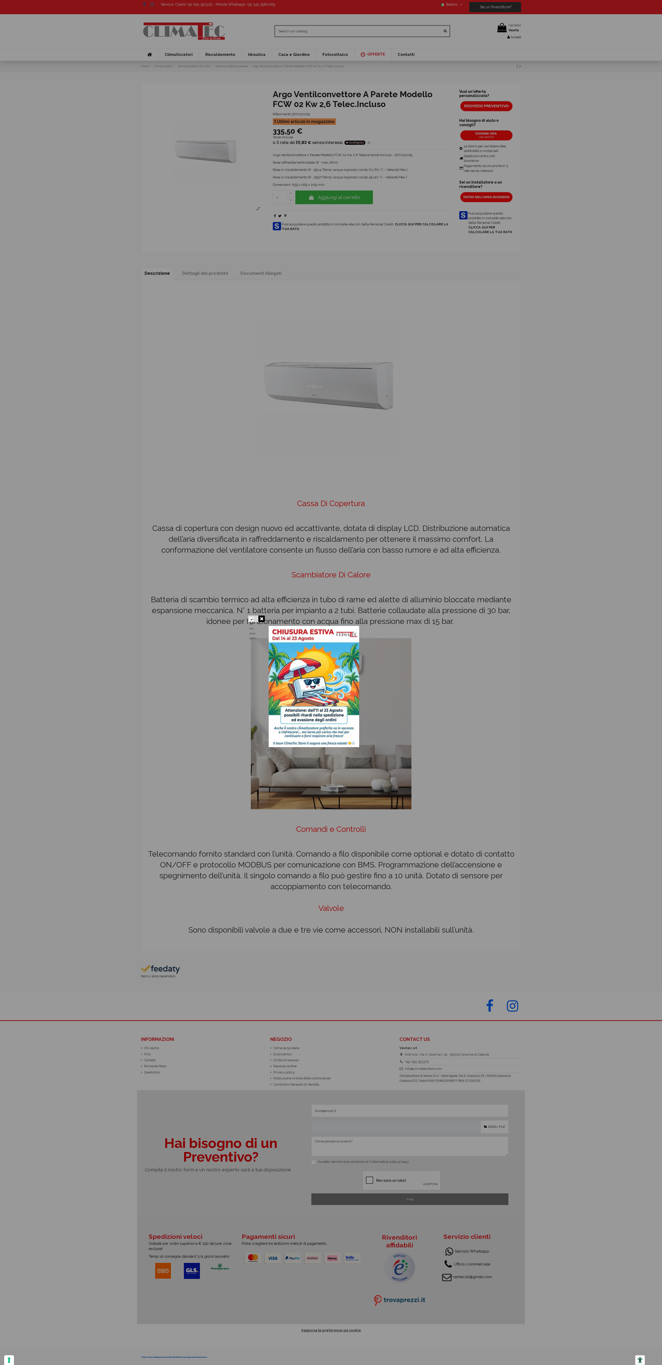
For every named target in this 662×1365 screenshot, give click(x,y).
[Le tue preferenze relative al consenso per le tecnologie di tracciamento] (9, 1360)
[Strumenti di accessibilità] (640, 1360)
